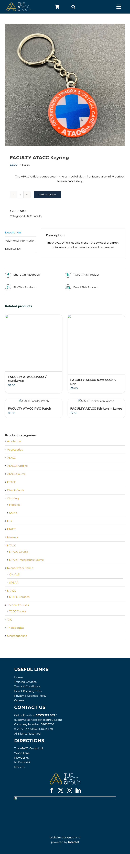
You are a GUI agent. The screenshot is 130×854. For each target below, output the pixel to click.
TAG (9, 619)
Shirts (13, 512)
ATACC (11, 457)
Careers (19, 700)
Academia (14, 441)
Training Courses (25, 681)
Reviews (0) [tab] (13, 248)
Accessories (15, 449)
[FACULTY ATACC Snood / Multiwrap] (33, 343)
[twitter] (60, 790)
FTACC (11, 529)
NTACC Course (18, 551)
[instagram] (69, 790)
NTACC (11, 545)
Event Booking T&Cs (28, 691)
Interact (73, 842)
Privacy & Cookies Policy (30, 695)
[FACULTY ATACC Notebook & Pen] (96, 345)
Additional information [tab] (20, 240)
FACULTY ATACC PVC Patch (29, 408)
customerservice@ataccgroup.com (38, 719)
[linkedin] (78, 790)
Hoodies (14, 504)
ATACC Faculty (32, 216)
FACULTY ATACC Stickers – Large (96, 408)
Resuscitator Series (20, 568)
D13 (9, 521)
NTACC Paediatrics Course (26, 559)
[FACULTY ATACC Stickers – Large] (96, 401)
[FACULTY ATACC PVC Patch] (33, 401)
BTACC (11, 482)
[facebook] (52, 790)
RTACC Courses (19, 597)
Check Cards (15, 490)
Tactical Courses (18, 605)
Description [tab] (13, 232)
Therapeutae (15, 627)
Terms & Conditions (27, 686)
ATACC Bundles (17, 465)
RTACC (11, 590)
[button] (73, 6)
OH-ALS (14, 574)
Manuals (12, 537)
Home (18, 677)
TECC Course (17, 611)
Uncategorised (17, 635)
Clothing (13, 498)
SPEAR (13, 582)
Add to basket (47, 194)
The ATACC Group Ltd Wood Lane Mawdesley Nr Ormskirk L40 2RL (28, 757)
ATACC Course (16, 474)
